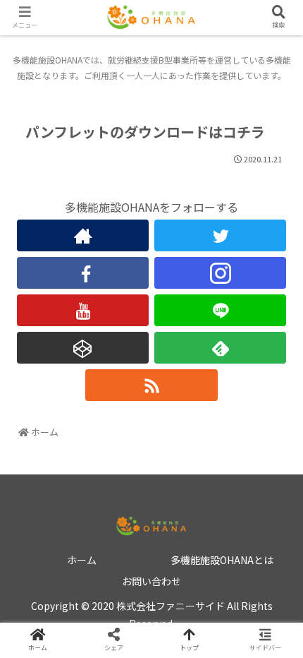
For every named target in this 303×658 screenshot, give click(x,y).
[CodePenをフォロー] (83, 348)
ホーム (82, 560)
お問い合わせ (151, 581)
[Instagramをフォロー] (220, 273)
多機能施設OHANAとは (222, 560)
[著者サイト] (83, 235)
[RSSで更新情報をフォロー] (151, 385)
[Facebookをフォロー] (83, 273)
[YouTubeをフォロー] (83, 310)
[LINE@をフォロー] (220, 310)
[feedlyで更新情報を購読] (220, 348)
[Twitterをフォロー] (220, 235)
